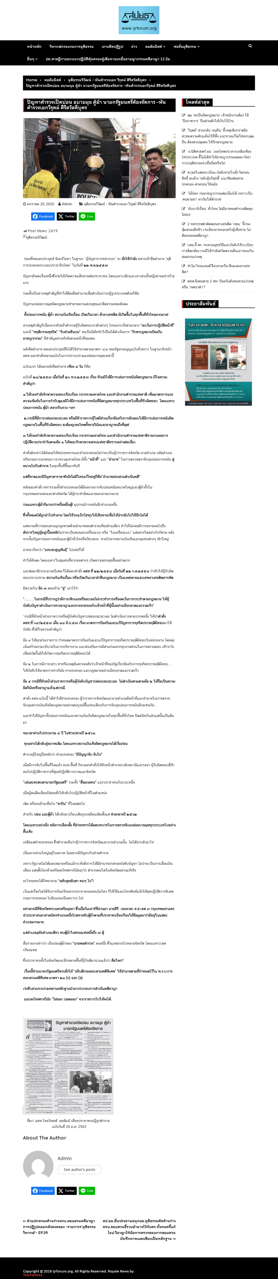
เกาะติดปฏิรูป (112, 46)
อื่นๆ (30, 59)
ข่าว (134, 46)
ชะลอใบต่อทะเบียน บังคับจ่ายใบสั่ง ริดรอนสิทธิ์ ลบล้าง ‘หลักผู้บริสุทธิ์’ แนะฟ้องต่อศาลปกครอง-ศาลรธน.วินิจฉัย (215, 178)
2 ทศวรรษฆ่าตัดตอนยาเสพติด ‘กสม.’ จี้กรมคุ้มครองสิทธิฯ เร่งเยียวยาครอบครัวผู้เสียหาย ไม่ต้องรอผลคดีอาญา (216, 230)
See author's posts (79, 1169)
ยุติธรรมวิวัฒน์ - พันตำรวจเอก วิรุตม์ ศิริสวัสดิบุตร (120, 204)
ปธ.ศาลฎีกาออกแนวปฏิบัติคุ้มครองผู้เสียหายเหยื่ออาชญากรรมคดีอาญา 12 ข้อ (108, 59)
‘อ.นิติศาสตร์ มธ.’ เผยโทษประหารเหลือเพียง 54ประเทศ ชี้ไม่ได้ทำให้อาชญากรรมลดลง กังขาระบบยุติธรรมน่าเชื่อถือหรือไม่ (216, 157)
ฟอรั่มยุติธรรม (185, 46)
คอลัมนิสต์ (153, 46)
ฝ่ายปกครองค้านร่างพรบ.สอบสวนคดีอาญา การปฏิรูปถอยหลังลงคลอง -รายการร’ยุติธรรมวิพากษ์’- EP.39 (59, 1227)
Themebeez (32, 1275)
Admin (67, 204)
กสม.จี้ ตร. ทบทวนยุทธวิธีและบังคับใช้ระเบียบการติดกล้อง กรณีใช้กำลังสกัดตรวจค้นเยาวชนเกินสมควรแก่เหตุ (218, 251)
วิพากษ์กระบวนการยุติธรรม (72, 46)
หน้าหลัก (34, 46)
